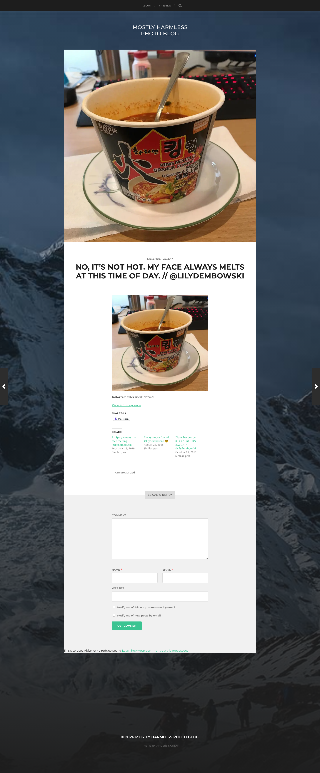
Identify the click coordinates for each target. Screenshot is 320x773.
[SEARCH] (180, 5)
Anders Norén (167, 745)
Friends (165, 5)
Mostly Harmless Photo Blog (160, 30)
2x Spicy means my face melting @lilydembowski (124, 441)
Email (167, 569)
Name (117, 569)
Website (118, 588)
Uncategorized (125, 472)
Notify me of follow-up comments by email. (146, 607)
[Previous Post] (4, 386)
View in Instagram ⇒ (126, 405)
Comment (119, 515)
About (146, 5)
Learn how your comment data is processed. (155, 650)
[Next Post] (316, 386)
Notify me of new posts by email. (139, 615)
